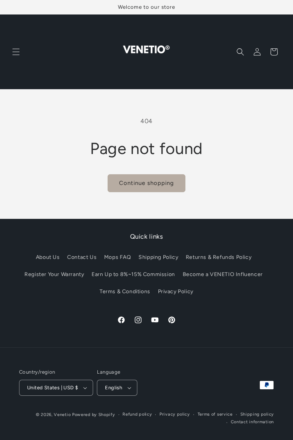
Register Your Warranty (54, 274)
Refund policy (137, 414)
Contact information (252, 421)
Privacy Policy (175, 291)
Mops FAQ (117, 257)
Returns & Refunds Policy (218, 257)
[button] (16, 51)
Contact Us (82, 257)
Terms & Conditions (125, 291)
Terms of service (215, 414)
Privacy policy (174, 414)
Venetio (62, 414)
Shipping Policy (158, 257)
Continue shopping (146, 183)
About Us (48, 257)
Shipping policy (257, 414)
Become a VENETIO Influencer (223, 274)
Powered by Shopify (93, 414)
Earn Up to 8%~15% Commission (133, 274)
